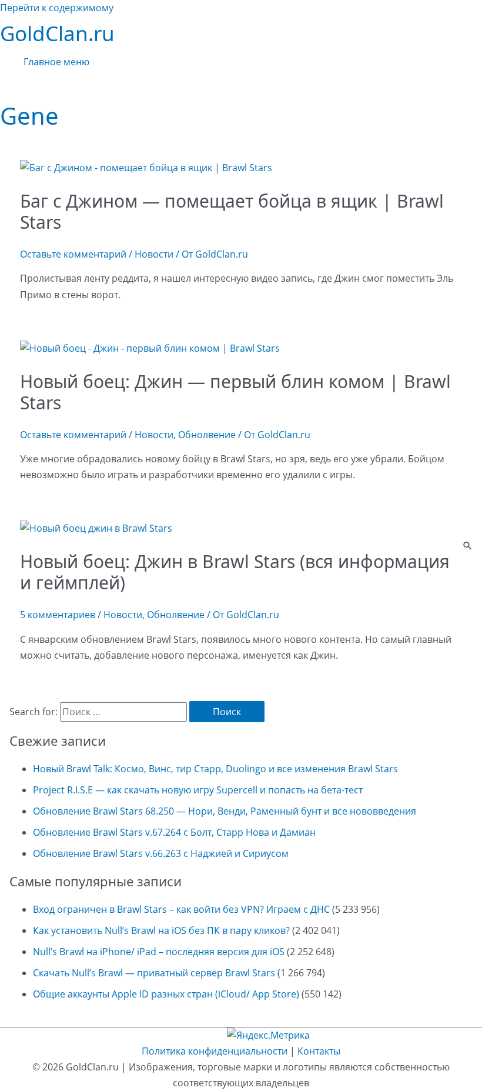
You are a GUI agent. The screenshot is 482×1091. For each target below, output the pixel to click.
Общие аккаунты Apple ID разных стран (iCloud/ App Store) (166, 993)
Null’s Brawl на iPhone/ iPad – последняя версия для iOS (158, 951)
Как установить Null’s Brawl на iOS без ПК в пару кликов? (161, 930)
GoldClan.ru (57, 33)
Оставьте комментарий (73, 254)
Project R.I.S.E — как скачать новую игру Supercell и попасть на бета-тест (198, 789)
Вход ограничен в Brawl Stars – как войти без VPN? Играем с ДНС (181, 909)
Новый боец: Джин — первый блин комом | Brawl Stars (235, 392)
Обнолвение (207, 434)
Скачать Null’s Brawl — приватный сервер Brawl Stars (154, 972)
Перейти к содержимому (56, 7)
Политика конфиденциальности (214, 1051)
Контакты (318, 1051)
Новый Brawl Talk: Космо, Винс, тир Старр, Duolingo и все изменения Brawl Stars (215, 768)
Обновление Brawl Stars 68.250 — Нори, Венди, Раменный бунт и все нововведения (224, 811)
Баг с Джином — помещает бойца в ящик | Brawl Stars (232, 211)
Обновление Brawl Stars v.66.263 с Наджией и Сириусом (161, 853)
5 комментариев (57, 614)
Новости (154, 254)
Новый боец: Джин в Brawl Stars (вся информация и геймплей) (235, 572)
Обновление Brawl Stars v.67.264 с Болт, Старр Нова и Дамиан (174, 832)
